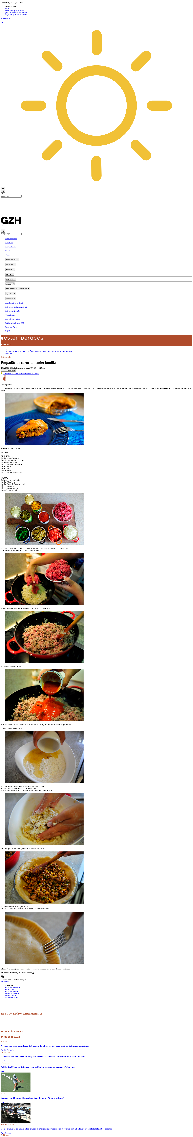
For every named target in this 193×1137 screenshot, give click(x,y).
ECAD (7, 331)
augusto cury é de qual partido (16, 15)
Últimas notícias (11, 239)
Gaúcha (8, 251)
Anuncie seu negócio (12, 319)
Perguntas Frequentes (12, 327)
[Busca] (3, 191)
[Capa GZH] (96, 201)
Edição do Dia (10, 247)
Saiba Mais (5, 982)
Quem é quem (10, 315)
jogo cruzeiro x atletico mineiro (16, 13)
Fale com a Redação (12, 311)
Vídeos (7, 255)
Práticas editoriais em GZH (14, 323)
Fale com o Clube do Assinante (16, 307)
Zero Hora (9, 243)
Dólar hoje (9, 353)
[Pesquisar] (3, 231)
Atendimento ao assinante (14, 303)
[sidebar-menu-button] (3, 188)
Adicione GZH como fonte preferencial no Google (21, 374)
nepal (7, 8)
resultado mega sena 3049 (14, 11)
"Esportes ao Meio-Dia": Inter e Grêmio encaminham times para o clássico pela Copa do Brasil (38, 351)
